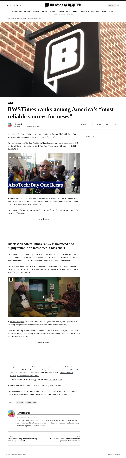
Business (84, 11)
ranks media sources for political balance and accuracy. (43, 198)
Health (52, 11)
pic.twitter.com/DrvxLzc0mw (28, 376)
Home (9, 18)
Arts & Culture (107, 11)
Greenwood (20, 402)
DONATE (70, 15)
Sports (75, 11)
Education (95, 11)
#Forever (13, 376)
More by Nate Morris (39, 425)
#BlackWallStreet (66, 373)
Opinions (36, 11)
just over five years (17, 322)
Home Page (16, 11)
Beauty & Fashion (64, 11)
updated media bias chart (46, 134)
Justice (44, 11)
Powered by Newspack (114, 454)
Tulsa (34, 402)
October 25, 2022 (55, 380)
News (10, 103)
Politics (27, 11)
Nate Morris (18, 124)
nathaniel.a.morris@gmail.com (27, 417)
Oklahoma (28, 402)
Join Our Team (59, 15)
